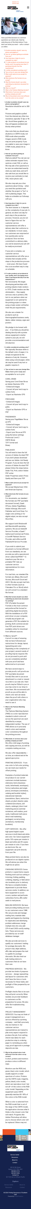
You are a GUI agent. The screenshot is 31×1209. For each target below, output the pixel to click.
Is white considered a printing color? (16, 70)
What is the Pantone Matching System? (17, 90)
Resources (15, 1157)
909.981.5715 (15, 2)
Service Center (14, 1155)
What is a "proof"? (10, 88)
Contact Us (15, 1175)
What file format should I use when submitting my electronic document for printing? (17, 84)
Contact (15, 1162)
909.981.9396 (15, 1173)
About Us (15, 1160)
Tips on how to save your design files (16, 72)
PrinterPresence (19, 1196)
